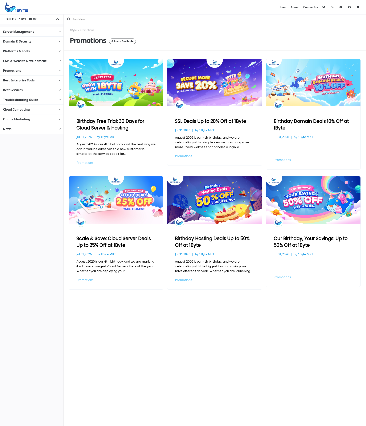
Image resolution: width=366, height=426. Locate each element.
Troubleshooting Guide (20, 100)
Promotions (12, 70)
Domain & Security (17, 41)
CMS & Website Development (25, 61)
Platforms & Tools (16, 51)
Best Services (13, 90)
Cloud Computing (16, 109)
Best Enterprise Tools (19, 80)
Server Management (18, 32)
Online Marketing (16, 119)
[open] (57, 19)
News (7, 129)
